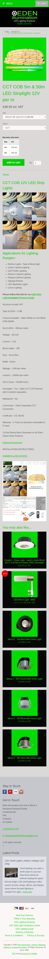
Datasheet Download (12, 443)
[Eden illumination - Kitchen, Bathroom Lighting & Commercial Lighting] (24, 14)
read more (27, 892)
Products (15, 32)
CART (43, 3)
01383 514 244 (24, 23)
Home (7, 32)
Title (4, 113)
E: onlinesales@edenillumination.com (20, 836)
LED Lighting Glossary (24, 922)
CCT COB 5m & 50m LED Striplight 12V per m (23, 33)
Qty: (31, 163)
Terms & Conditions (14, 935)
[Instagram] (21, 792)
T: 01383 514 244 (11, 829)
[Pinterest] (10, 792)
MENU (9, 3)
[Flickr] (16, 792)
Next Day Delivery (24, 915)
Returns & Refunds (24, 932)
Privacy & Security (35, 935)
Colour (5, 124)
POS (14, 954)
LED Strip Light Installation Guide (24, 925)
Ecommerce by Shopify (28, 954)
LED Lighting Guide (24, 929)
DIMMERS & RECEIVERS (15, 456)
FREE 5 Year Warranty (24, 919)
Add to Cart (13, 162)
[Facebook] (5, 792)
